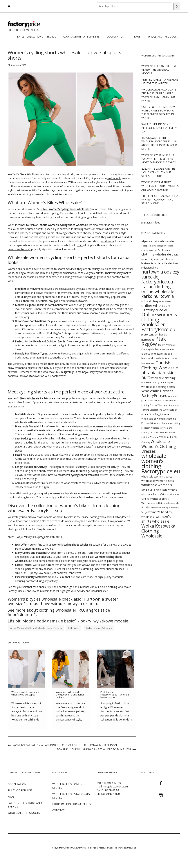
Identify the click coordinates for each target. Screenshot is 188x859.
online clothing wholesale (156, 301)
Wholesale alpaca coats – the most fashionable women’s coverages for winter (159, 95)
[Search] (176, 6)
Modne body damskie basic (48, 621)
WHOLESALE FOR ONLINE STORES (68, 785)
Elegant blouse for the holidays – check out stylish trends (158, 172)
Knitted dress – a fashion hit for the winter (159, 81)
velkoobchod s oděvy (25, 521)
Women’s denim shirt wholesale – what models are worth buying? (160, 185)
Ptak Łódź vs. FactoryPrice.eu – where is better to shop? (114, 694)
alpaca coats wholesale (157, 241)
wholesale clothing (163, 378)
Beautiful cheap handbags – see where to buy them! (94, 749)
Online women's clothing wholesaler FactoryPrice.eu (36, 627)
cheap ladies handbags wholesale (157, 245)
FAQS (137, 36)
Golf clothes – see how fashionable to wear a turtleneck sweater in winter (158, 112)
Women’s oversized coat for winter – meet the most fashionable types (158, 158)
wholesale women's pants (156, 476)
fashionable (114, 178)
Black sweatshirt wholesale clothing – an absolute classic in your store (159, 143)
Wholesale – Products (163, 36)
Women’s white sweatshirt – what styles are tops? (26, 693)
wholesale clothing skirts (158, 386)
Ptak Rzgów (54, 333)
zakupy (28, 537)
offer (80, 245)
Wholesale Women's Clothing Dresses (158, 446)
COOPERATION (116, 36)
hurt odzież (84, 446)
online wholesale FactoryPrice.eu (155, 308)
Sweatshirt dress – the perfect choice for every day (159, 127)
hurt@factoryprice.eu (115, 786)
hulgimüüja (67, 372)
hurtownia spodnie (88, 313)
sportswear (107, 241)
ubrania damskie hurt (157, 375)
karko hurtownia (157, 296)
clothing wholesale (156, 254)
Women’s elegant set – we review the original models (159, 69)
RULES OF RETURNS (20, 790)
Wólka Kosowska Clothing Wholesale (158, 531)
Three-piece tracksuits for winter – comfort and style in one (160, 199)
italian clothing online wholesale (157, 289)
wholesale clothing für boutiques (157, 382)
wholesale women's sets (157, 480)
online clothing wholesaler (97, 517)
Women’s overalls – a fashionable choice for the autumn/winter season (65, 745)
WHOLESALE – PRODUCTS (24, 812)
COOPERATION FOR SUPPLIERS (81, 36)
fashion (44, 209)
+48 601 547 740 (112, 783)
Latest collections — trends (36, 36)
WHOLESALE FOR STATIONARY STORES (71, 795)
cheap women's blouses (155, 250)
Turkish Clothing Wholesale (99, 627)
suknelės (20, 573)
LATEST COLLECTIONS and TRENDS (25, 804)
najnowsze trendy (18, 249)
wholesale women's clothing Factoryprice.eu (160, 463)
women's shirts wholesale (156, 519)
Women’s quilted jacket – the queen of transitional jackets (70, 694)
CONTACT (58, 810)
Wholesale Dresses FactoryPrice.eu (157, 393)
